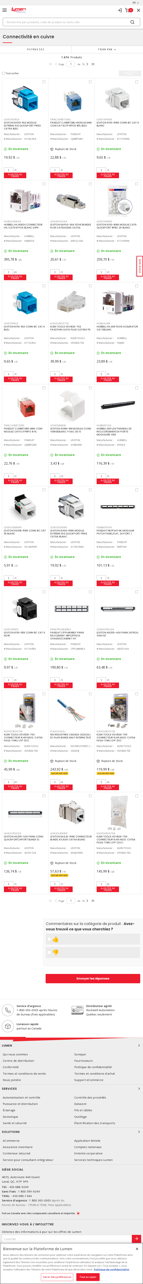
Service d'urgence (29, 1006)
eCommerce (11, 1140)
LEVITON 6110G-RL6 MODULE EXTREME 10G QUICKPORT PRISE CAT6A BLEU (22, 125)
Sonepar (80, 1054)
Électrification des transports (94, 1123)
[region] (71, 1263)
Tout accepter (88, 1277)
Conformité (11, 1067)
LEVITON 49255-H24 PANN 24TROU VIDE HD (117, 634)
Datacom (80, 1104)
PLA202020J (58, 731)
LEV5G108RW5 (13, 527)
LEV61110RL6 (11, 323)
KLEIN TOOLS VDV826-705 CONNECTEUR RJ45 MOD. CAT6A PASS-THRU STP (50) (116, 737)
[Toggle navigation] (4, 10)
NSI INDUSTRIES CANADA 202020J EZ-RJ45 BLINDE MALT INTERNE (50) (70, 736)
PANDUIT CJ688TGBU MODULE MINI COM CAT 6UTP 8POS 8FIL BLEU (71, 124)
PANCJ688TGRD (14, 425)
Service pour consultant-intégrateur (28, 1160)
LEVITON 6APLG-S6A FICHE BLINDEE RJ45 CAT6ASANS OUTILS (70, 226)
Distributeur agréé (99, 1006)
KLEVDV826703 (59, 323)
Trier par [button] (105, 49)
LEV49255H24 (105, 629)
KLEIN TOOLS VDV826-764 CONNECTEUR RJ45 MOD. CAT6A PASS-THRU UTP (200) (116, 839)
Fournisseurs (83, 1060)
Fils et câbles (83, 1110)
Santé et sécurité (15, 1123)
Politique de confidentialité (93, 1067)
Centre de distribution (18, 1060)
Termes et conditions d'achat (94, 1073)
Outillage (80, 1117)
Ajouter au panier (15, 175)
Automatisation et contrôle (21, 1097)
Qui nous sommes (15, 1054)
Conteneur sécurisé (17, 1153)
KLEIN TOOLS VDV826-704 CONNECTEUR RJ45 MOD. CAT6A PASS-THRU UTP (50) (23, 737)
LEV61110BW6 (104, 221)
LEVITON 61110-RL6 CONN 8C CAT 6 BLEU (24, 328)
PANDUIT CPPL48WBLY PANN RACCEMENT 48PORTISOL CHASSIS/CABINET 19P (67, 635)
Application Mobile (87, 1140)
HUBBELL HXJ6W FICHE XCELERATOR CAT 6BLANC (117, 328)
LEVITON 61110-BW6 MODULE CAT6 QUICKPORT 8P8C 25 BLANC (116, 226)
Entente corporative (88, 1153)
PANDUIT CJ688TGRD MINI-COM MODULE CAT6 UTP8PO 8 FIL (23, 430)
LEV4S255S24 (12, 833)
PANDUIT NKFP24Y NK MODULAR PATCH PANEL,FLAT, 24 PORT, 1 (115, 532)
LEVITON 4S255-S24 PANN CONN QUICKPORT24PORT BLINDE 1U (23, 838)
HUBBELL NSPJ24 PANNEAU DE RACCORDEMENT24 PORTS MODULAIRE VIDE (114, 431)
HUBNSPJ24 (104, 425)
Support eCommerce (88, 1080)
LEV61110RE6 (11, 629)
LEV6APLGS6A (58, 221)
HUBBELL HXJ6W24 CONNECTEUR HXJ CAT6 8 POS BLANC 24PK (23, 226)
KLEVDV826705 (106, 731)
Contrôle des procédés (90, 1097)
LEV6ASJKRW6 (58, 833)
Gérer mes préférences (57, 1277)
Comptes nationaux (87, 1147)
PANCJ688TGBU (60, 119)
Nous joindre (12, 1080)
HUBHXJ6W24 (12, 221)
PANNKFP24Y (104, 527)
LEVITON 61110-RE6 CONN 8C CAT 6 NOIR (24, 634)
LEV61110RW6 (104, 119)
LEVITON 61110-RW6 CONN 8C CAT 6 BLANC (118, 124)
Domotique (10, 1117)
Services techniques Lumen (93, 1160)
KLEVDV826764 (106, 833)
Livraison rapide (28, 1024)
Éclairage (9, 1110)
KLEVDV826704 (13, 731)
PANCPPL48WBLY (60, 629)
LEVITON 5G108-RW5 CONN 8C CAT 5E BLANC (25, 532)
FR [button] (134, 2)
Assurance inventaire (18, 1147)
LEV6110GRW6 (58, 527)
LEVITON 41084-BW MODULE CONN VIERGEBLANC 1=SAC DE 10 (70, 430)
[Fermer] (137, 1249)
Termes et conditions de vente (24, 1073)
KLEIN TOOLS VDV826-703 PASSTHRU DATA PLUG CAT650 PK (70, 328)
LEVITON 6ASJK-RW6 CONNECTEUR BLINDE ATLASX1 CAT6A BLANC (71, 838)
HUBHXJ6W (103, 323)
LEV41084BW (58, 425)
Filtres (35, 49)
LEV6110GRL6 (11, 119)
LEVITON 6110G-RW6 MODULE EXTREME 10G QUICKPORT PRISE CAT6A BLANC (68, 533)
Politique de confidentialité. (111, 1269)
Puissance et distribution (20, 1104)
